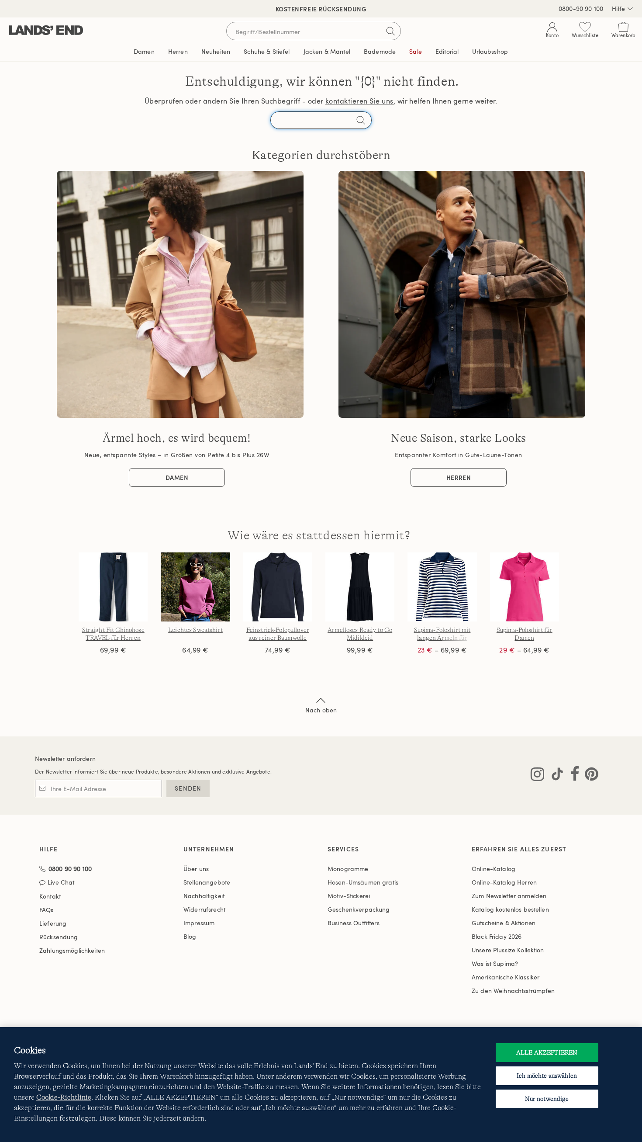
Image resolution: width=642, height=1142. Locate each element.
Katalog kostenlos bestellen (510, 909)
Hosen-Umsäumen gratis (363, 882)
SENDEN (188, 788)
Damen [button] (144, 51)
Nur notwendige (547, 1098)
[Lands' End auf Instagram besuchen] (537, 775)
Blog (190, 936)
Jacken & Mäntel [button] (327, 51)
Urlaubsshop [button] (490, 51)
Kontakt (50, 896)
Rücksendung (58, 937)
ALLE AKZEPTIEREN (546, 1052)
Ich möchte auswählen (547, 1075)
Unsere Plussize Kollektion (508, 950)
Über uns (196, 868)
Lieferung (52, 923)
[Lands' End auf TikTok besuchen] (554, 775)
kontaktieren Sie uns (359, 101)
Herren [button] (178, 51)
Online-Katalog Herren (504, 882)
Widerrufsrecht (204, 909)
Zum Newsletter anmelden (509, 896)
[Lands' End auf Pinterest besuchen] (589, 775)
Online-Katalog (493, 868)
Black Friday (496, 936)
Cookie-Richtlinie (63, 1097)
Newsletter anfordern (65, 758)
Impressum (198, 923)
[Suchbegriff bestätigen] (390, 31)
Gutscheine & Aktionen (503, 923)
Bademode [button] (380, 51)
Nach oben (321, 710)
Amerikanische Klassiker (505, 977)
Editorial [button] (447, 51)
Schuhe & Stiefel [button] (267, 51)
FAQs (46, 910)
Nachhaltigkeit (203, 896)
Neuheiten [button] (215, 51)
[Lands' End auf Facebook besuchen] (572, 775)
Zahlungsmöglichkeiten (72, 950)
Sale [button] (415, 51)
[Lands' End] (46, 30)
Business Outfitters (354, 923)
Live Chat (61, 882)
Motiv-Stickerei (349, 896)
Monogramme (348, 868)
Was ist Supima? (495, 963)
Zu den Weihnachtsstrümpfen (513, 990)
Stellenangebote (206, 882)
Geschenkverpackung (359, 909)
